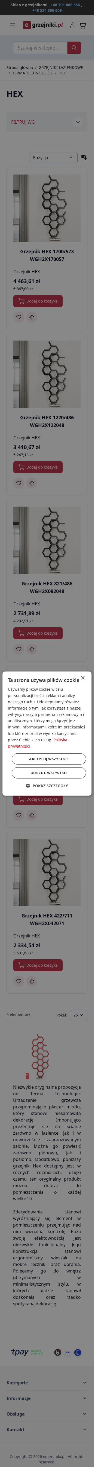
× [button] (83, 678)
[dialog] (47, 733)
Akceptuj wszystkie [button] (48, 758)
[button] (47, 786)
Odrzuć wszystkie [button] (48, 772)
